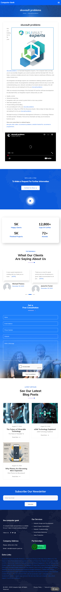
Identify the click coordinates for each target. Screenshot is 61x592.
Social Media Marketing (40, 532)
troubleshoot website (8, 576)
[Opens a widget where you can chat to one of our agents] (55, 589)
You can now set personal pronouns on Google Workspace (24, 569)
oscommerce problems (25, 124)
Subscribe (30, 504)
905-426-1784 (30, 178)
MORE (13, 276)
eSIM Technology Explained (45, 429)
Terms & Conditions (50, 587)
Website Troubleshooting (41, 529)
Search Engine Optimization (41, 526)
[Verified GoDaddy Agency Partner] (39, 547)
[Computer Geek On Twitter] (12, 533)
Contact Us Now (29, 188)
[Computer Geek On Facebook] (10, 533)
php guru (9, 124)
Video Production (38, 535)
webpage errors (47, 574)
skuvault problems (12, 70)
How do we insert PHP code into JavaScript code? (27, 574)
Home (24, 13)
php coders (15, 124)
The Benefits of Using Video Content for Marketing (38, 565)
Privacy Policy (38, 587)
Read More (15, 437)
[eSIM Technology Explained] (45, 413)
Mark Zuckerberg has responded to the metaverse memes (31, 571)
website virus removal (21, 576)
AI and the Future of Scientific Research (13, 558)
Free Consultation (30, 374)
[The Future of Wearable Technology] (16, 413)
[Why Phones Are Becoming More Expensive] (16, 452)
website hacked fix (37, 124)
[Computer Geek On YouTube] (15, 533)
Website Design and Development (43, 523)
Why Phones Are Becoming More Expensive (16, 470)
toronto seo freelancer (13, 578)
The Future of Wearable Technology (16, 430)
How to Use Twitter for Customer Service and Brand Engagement (26, 563)
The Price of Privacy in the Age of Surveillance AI (39, 558)
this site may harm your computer (37, 576)
